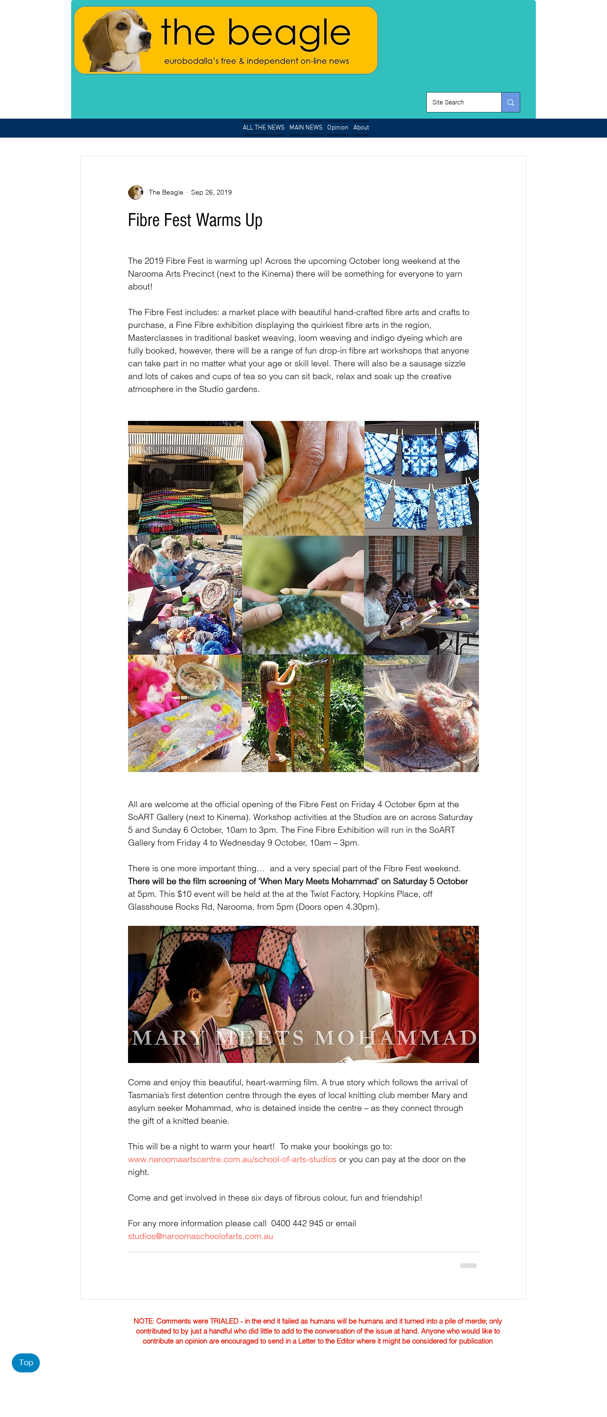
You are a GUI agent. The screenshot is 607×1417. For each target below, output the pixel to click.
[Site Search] (510, 102)
